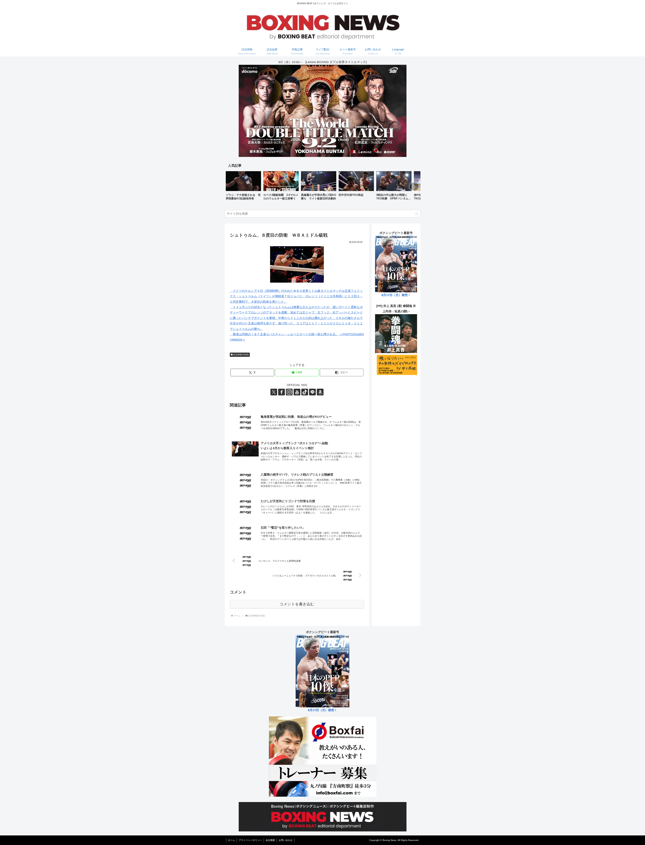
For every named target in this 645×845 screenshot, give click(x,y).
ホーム (231, 840)
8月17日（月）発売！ (396, 295)
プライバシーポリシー (250, 840)
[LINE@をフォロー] (312, 392)
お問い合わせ (285, 840)
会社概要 (270, 840)
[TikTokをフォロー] (304, 392)
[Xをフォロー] (273, 392)
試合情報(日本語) (241, 354)
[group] (243, 187)
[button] (414, 186)
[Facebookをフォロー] (281, 392)
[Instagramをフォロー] (289, 392)
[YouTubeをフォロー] (297, 392)
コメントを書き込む (297, 604)
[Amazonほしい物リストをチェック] (320, 392)
